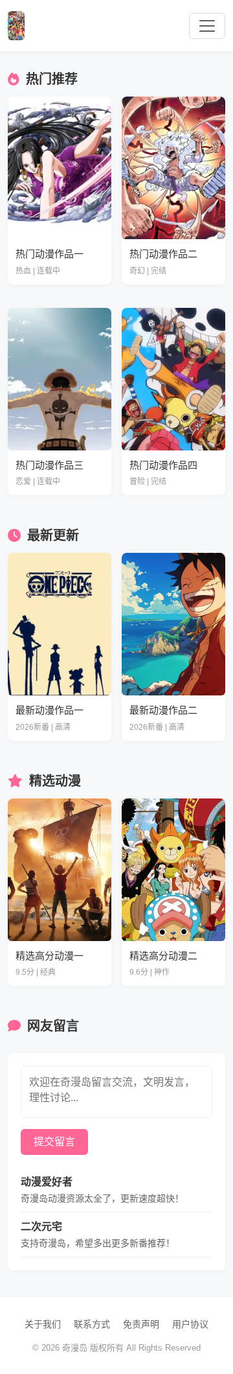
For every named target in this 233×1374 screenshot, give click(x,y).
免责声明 (141, 1324)
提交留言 (54, 1141)
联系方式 (92, 1324)
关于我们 (43, 1324)
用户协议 (190, 1324)
